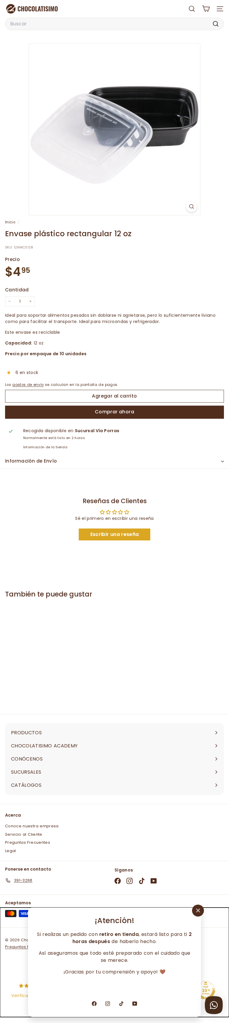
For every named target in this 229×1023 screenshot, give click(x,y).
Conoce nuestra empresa (32, 826)
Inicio (10, 222)
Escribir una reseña (114, 534)
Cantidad (17, 290)
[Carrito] (206, 9)
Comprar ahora (114, 411)
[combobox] (114, 24)
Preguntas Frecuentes (27, 842)
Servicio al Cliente (23, 834)
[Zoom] (191, 206)
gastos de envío (28, 384)
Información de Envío (31, 461)
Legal (10, 851)
